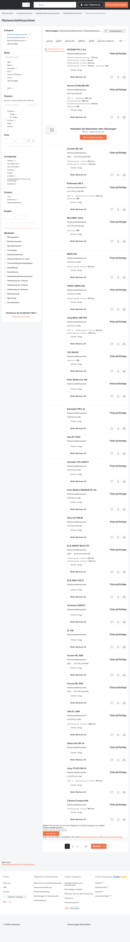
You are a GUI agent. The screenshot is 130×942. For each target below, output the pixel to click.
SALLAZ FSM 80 (75, 518)
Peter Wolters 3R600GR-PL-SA (81, 490)
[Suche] (36, 4)
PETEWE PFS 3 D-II (76, 50)
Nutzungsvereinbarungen (112, 837)
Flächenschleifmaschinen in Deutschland (18, 864)
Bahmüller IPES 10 (76, 409)
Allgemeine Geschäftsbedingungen (48, 883)
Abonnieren (51, 834)
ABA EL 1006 (73, 711)
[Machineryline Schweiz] (11, 5)
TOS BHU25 (73, 352)
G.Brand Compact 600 (77, 801)
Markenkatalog (40, 900)
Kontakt (6, 892)
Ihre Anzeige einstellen (93, 137)
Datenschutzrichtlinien (89, 837)
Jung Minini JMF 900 (77, 318)
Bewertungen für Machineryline (46, 896)
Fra (10, 902)
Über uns (7, 883)
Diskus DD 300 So (75, 743)
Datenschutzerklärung (42, 887)
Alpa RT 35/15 (73, 437)
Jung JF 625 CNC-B (76, 768)
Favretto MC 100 (75, 149)
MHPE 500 (72, 254)
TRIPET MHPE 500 (76, 286)
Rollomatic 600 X (75, 183)
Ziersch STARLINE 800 (78, 86)
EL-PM (70, 630)
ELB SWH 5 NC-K (75, 580)
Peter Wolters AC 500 (77, 380)
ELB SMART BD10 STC (78, 546)
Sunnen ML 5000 (75, 655)
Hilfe (5, 887)
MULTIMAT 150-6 (75, 218)
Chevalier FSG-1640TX (78, 462)
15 (86, 846)
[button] (118, 77)
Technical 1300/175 (76, 605)
